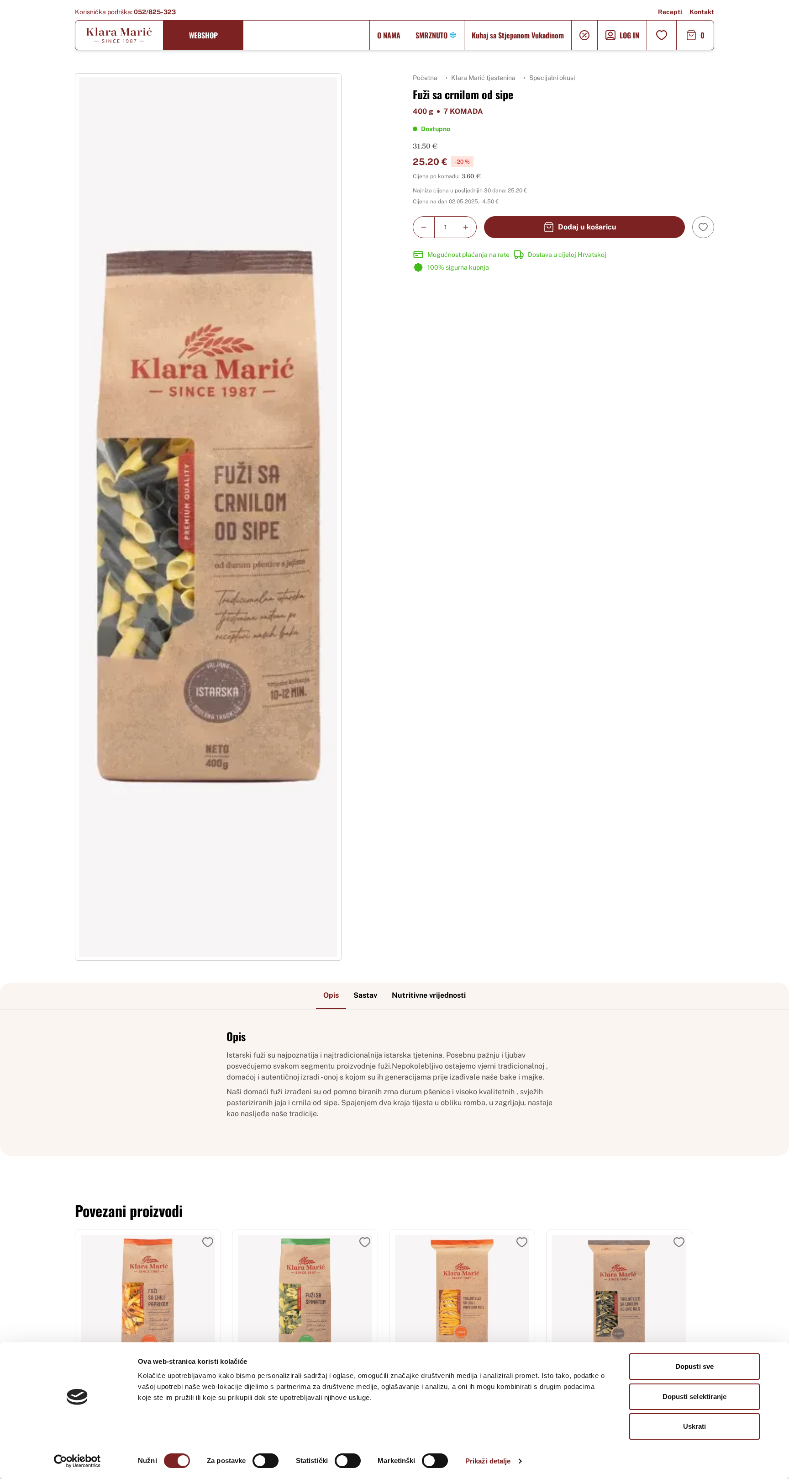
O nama (388, 35)
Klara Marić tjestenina (483, 77)
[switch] (265, 1460)
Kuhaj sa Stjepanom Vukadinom (518, 35)
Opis (331, 995)
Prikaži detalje (488, 1461)
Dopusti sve (694, 1366)
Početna (425, 77)
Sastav (365, 995)
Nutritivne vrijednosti (429, 995)
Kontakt (701, 12)
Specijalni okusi (552, 77)
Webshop (203, 35)
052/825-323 (155, 12)
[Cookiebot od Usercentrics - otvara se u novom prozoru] (77, 1461)
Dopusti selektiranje (695, 1396)
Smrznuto (431, 35)
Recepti (670, 12)
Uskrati (694, 1426)
